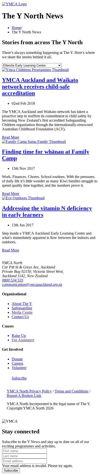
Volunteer (19, 368)
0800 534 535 (12, 280)
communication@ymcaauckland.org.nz (32, 284)
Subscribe (19, 378)
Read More (10, 137)
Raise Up (19, 336)
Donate (17, 359)
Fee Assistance (23, 340)
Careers (17, 363)
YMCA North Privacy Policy (29, 391)
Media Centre (22, 312)
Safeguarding (22, 308)
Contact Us (20, 317)
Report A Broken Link (24, 395)
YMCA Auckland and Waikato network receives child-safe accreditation (40, 86)
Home (16, 28)
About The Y (22, 304)
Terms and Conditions (71, 391)
